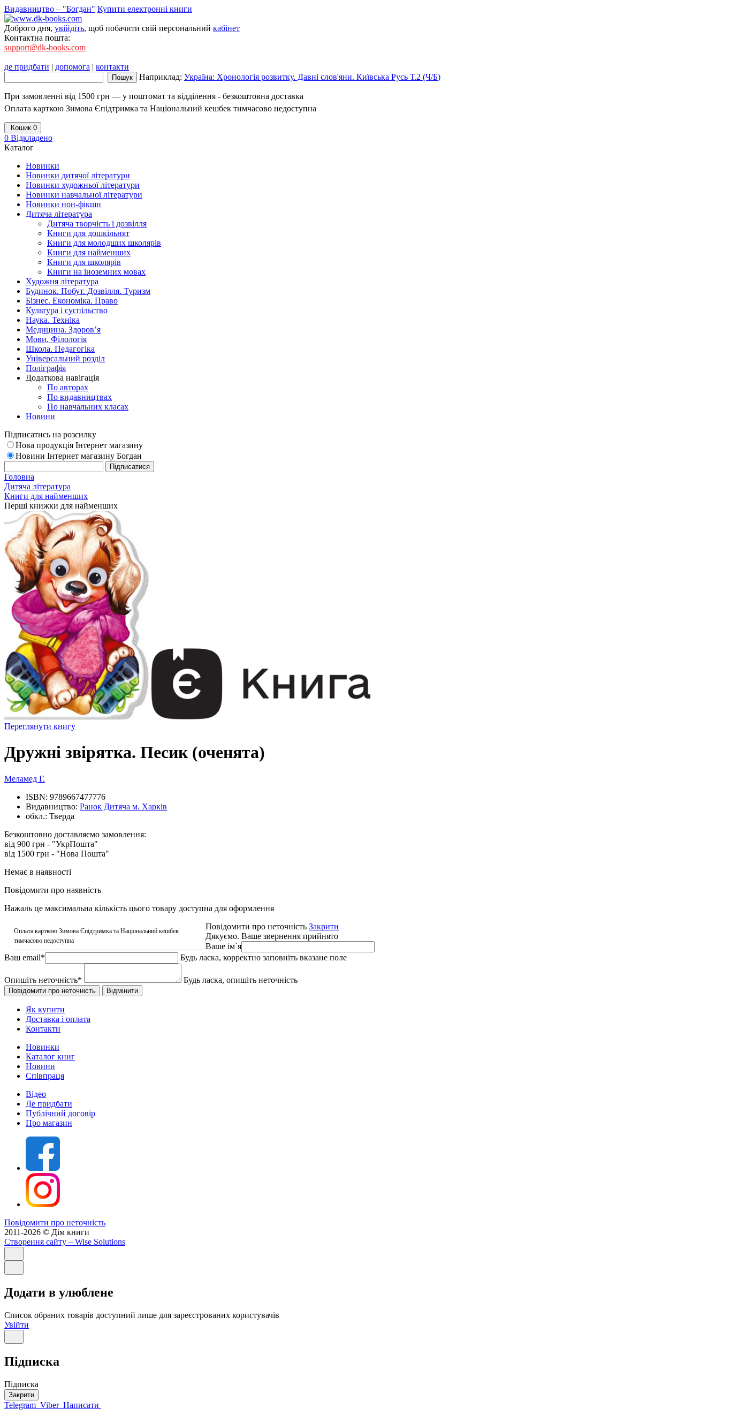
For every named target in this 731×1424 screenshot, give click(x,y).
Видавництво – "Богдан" (49, 8)
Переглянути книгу (39, 726)
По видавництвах (79, 397)
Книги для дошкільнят (88, 233)
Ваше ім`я (223, 946)
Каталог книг (50, 1056)
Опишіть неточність (43, 979)
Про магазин (49, 1122)
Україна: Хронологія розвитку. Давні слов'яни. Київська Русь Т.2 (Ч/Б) (312, 76)
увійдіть (69, 28)
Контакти (43, 1028)
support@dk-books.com (45, 47)
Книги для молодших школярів (104, 242)
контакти (112, 66)
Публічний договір (60, 1113)
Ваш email (24, 957)
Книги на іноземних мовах (96, 271)
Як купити (45, 1009)
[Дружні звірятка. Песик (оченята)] (76, 716)
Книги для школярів (84, 262)
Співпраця (45, 1075)
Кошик (23, 128)
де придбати (26, 66)
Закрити (324, 926)
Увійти (16, 1324)
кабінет (226, 28)
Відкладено (28, 137)
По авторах (67, 387)
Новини (40, 1066)
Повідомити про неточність (54, 1222)
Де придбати (49, 1103)
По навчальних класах (87, 406)
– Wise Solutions (64, 1241)
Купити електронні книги (144, 8)
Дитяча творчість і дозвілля (97, 223)
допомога (72, 66)
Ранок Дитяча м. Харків (123, 806)
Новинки (42, 1046)
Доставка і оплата (58, 1019)
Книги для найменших (89, 252)
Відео (36, 1094)
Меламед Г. (24, 778)
